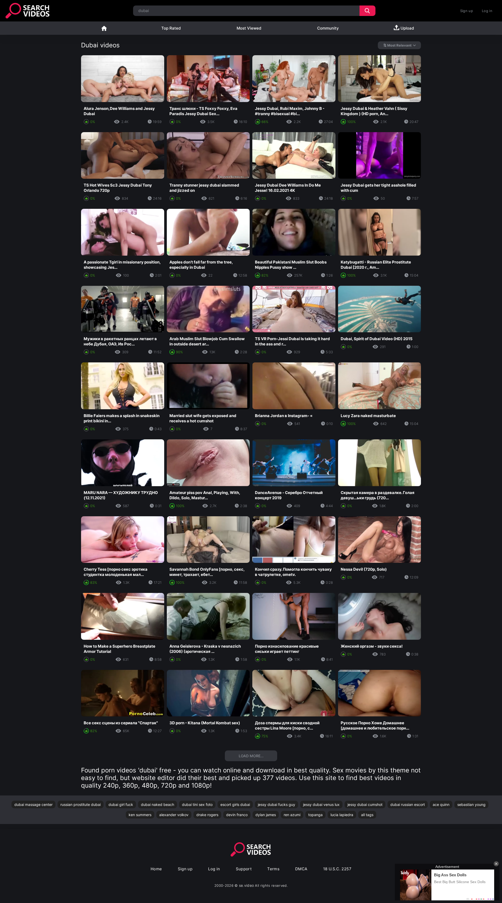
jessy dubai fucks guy (276, 804)
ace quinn (441, 804)
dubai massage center (33, 804)
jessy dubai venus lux (321, 804)
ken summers (140, 814)
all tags (367, 814)
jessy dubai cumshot (365, 804)
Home (104, 28)
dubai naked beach (157, 804)
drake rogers (207, 814)
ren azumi (292, 814)
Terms (273, 868)
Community (328, 28)
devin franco (237, 814)
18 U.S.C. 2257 (337, 868)
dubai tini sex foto (197, 804)
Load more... (251, 756)
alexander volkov (174, 814)
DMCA (301, 868)
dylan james (265, 814)
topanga (315, 814)
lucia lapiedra (341, 814)
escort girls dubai (235, 804)
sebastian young (471, 804)
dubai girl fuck (121, 804)
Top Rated (171, 28)
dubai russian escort (407, 804)
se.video (246, 885)
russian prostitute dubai (80, 804)
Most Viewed (249, 28)
